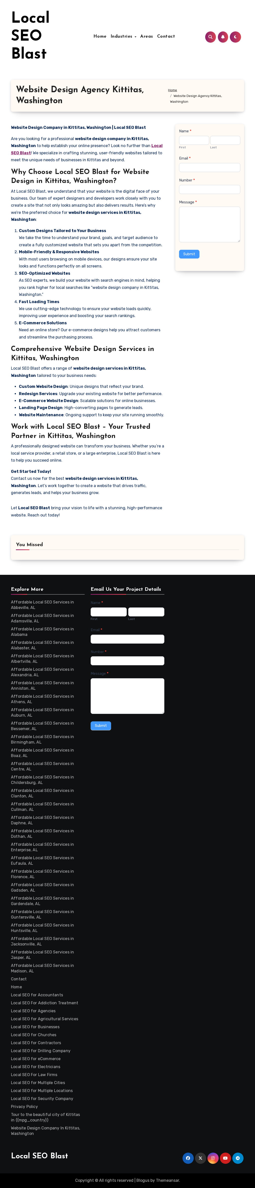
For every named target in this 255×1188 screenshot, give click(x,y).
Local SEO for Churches (33, 1034)
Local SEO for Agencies (33, 1011)
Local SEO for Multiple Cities (38, 1082)
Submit (189, 254)
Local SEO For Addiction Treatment (44, 1003)
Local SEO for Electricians (35, 1066)
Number (187, 180)
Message (188, 202)
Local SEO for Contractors (36, 1042)
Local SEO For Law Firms (34, 1074)
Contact (166, 36)
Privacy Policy (24, 1106)
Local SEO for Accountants (37, 995)
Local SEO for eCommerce (36, 1058)
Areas (146, 36)
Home (100, 36)
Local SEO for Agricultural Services (44, 1019)
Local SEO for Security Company (42, 1098)
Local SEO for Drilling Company (40, 1050)
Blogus (142, 1180)
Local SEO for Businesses (35, 1026)
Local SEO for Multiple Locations (42, 1090)
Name (185, 131)
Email (185, 158)
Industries (122, 36)
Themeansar (167, 1180)
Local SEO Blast (30, 36)
